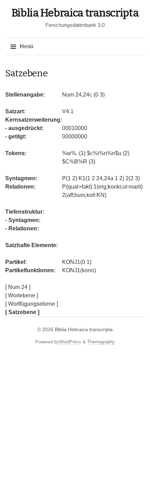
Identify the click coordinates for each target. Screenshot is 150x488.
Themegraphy (101, 341)
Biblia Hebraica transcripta (75, 13)
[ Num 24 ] (17, 287)
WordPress (70, 341)
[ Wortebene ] (21, 295)
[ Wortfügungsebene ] (31, 304)
